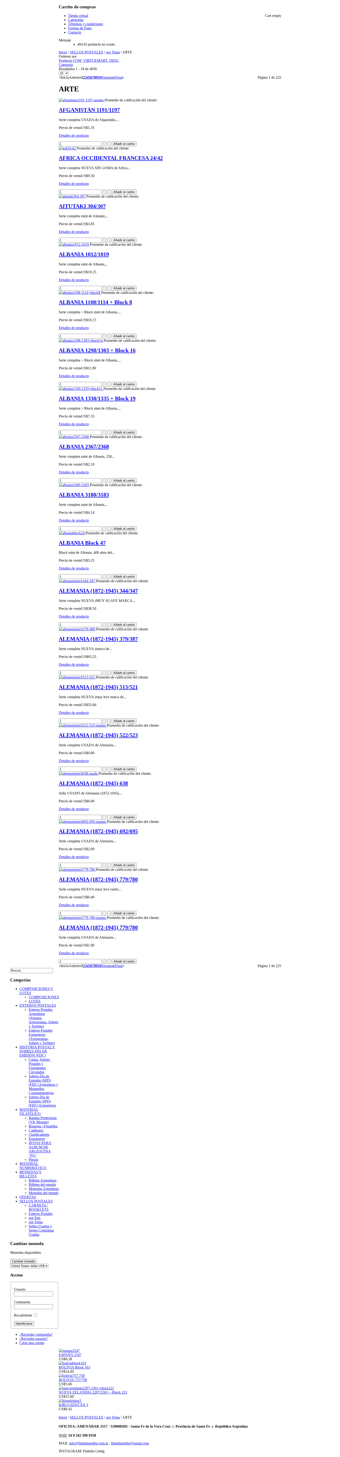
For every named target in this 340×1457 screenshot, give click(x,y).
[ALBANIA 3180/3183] (74, 485)
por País (34, 1218)
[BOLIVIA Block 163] (72, 1363)
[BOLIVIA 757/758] (72, 1376)
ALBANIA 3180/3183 (84, 495)
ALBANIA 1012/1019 (84, 254)
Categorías (75, 20)
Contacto (74, 32)
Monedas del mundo (44, 1193)
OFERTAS (27, 1197)
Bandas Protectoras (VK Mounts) (43, 1120)
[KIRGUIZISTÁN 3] (70, 1401)
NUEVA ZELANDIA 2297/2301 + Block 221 (93, 1392)
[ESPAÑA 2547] (69, 1351)
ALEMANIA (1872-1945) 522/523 (98, 735)
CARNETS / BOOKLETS (39, 1207)
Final (119, 77)
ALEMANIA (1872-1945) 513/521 (98, 687)
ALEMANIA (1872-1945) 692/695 (98, 831)
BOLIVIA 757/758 (73, 1380)
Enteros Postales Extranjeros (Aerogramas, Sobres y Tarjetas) (42, 1036)
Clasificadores (39, 1134)
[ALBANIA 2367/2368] (74, 437)
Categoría (66, 65)
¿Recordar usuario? (33, 1339)
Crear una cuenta (31, 1343)
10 (100, 77)
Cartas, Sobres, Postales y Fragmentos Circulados (40, 1066)
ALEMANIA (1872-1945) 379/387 (98, 639)
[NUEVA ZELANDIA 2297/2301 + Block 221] (86, 1388)
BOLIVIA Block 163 (74, 1367)
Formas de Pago (80, 28)
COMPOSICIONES (44, 997)
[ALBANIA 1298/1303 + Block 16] (81, 340)
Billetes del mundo (42, 1184)
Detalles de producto (74, 135)
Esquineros (37, 1139)
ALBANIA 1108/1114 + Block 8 (95, 302)
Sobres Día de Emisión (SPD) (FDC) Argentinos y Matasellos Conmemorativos (43, 1084)
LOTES (34, 1001)
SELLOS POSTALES (86, 52)
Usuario (19, 1289)
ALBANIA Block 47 (82, 543)
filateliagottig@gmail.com (130, 1443)
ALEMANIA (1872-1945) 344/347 (98, 591)
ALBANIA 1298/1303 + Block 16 (97, 350)
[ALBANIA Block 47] (72, 533)
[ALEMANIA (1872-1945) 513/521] (77, 677)
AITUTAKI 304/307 (82, 206)
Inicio (63, 52)
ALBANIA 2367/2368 (84, 447)
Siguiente (108, 77)
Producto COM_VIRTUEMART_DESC (89, 60)
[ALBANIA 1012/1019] (74, 244)
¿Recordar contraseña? (36, 1334)
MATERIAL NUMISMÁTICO (32, 1166)
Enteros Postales (41, 1214)
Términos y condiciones (85, 24)
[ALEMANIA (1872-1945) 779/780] (77, 870)
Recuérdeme (23, 1315)
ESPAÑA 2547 (70, 1355)
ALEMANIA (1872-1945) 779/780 (98, 879)
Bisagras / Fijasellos (43, 1126)
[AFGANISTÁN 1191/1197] (82, 100)
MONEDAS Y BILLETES (30, 1174)
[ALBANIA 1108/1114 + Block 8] (80, 293)
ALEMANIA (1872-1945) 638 (93, 783)
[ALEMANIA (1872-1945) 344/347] (77, 581)
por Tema (113, 52)
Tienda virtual (78, 16)
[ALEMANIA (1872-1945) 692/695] (83, 822)
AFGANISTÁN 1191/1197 (89, 110)
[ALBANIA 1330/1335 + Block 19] (81, 389)
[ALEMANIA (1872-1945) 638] (79, 773)
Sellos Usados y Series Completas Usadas (41, 1230)
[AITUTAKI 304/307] (72, 196)
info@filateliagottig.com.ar (88, 1443)
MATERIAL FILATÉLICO (30, 1112)
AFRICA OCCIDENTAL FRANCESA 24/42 (111, 158)
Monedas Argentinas (44, 1189)
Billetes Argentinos (42, 1180)
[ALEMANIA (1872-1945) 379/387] (77, 629)
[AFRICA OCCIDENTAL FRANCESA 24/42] (68, 148)
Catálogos (36, 1130)
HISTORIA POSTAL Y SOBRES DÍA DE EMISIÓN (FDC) (37, 1051)
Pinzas (33, 1159)
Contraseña (22, 1302)
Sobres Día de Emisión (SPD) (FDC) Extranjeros (42, 1101)
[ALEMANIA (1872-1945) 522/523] (83, 725)
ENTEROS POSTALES (37, 1005)
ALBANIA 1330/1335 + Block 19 (97, 398)
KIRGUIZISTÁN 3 (73, 1405)
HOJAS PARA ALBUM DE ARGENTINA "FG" (40, 1149)
